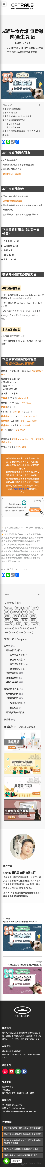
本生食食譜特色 (9, 112)
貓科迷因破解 (12, 677)
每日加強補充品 (13, 124)
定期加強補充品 (13, 127)
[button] (4, 4)
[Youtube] (11, 1071)
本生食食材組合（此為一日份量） (18, 116)
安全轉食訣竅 (16, 659)
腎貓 (25, 624)
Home (5, 48)
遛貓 (13, 632)
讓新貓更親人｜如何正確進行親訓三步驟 (20, 1155)
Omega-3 (18, 412)
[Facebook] (24, 1071)
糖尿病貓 (24, 620)
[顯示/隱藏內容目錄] (38, 105)
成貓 (24, 612)
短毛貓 (16, 620)
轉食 (6, 632)
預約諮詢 (6, 1090)
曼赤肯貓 (16, 616)
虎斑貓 (17, 628)
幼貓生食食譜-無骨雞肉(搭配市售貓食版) (25, 965)
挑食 (31, 612)
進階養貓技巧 (12, 698)
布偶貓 (35, 608)
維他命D (5, 421)
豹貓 (24, 628)
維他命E (5, 425)
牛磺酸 (4, 398)
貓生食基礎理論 (17, 655)
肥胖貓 (18, 624)
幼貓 (6, 612)
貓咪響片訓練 (16, 703)
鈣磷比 (4, 407)
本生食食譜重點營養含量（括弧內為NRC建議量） (21, 133)
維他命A (5, 416)
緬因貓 (33, 620)
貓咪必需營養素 (17, 668)
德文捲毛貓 (15, 612)
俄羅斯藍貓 (8, 608)
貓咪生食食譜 (28, 48)
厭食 (17, 608)
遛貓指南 (14, 708)
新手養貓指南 (12, 694)
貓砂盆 (32, 628)
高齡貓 (29, 632)
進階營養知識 (12, 673)
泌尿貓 (25, 616)
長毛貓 (21, 632)
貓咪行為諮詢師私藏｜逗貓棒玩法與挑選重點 (22, 1134)
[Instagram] (5, 1071)
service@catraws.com (26, 1111)
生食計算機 (21, 447)
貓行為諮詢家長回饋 (15, 712)
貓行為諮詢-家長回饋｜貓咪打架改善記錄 (21, 1149)
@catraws (20, 1108)
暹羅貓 (7, 616)
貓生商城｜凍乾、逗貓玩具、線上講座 (18, 1093)
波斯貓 (33, 616)
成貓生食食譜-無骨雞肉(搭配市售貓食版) (20, 922)
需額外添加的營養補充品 (13, 120)
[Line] (18, 1071)
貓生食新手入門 (13, 650)
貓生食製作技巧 (17, 664)
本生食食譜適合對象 (11, 109)
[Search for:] (22, 595)
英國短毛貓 (34, 624)
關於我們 (6, 1028)
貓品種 (7, 719)
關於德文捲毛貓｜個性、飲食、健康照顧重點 (22, 1128)
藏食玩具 (8, 628)
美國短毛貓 (8, 624)
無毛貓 (7, 620)
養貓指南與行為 (11, 689)
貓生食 (14, 48)
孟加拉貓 (26, 608)
